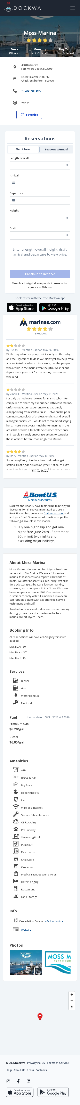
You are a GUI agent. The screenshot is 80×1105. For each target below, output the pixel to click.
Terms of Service (58, 1063)
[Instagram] (8, 1081)
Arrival (14, 175)
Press (30, 1070)
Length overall (19, 158)
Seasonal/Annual (56, 149)
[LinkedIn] (28, 1081)
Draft (13, 228)
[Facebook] (18, 1081)
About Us (19, 1070)
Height (14, 210)
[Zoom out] (72, 1001)
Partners (41, 1070)
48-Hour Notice (54, 921)
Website (26, 930)
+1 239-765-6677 (31, 90)
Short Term (23, 149)
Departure (16, 193)
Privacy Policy (36, 1063)
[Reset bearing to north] (72, 1007)
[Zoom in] (72, 994)
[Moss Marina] (26, 962)
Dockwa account (54, 513)
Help (9, 1070)
